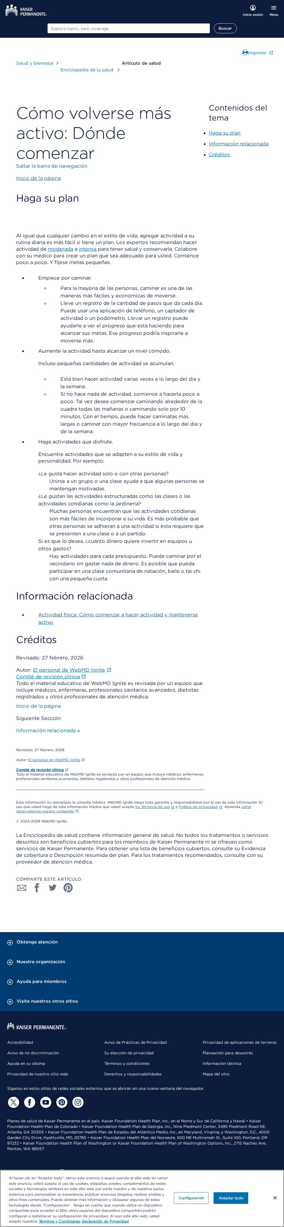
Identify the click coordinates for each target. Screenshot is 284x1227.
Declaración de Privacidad (105, 1221)
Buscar (225, 28)
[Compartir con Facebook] (37, 887)
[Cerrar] (275, 1198)
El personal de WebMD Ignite (54, 760)
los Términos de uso (152, 807)
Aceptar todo (231, 1198)
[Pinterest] (61, 1102)
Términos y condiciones (126, 1063)
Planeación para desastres (228, 1053)
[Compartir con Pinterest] (68, 887)
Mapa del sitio (216, 1074)
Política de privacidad (198, 807)
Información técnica (222, 1063)
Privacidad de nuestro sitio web (37, 1074)
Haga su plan (224, 133)
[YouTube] (44, 1102)
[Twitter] (12, 1102)
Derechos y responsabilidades (133, 1074)
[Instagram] (77, 1102)
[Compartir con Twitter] (52, 887)
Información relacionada (46, 730)
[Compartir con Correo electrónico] (21, 887)
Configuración (191, 1198)
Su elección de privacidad (129, 1053)
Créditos (219, 154)
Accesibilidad (20, 1042)
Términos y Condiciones (59, 1221)
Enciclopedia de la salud (87, 69)
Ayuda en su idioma (26, 1063)
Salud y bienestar (35, 63)
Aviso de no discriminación (33, 1053)
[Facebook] (28, 1102)
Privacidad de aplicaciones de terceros (240, 1042)
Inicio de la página (38, 706)
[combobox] (128, 28)
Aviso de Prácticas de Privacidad (135, 1042)
